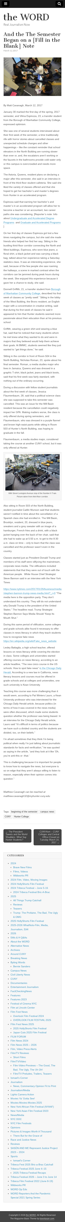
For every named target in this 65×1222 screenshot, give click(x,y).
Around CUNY (18, 954)
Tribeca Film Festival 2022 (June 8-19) (32, 1181)
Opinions (15, 1127)
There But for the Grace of (27, 1135)
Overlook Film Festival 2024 (28, 1016)
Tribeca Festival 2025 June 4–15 (28, 1168)
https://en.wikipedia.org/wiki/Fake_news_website (30, 641)
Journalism (17, 1082)
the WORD (26, 17)
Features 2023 (19, 999)
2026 (13, 933)
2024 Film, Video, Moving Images (29, 879)
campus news (47, 812)
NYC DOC (16, 1119)
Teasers (17, 908)
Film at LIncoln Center (23, 1007)
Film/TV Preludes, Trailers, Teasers (32, 1073)
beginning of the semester (24, 812)
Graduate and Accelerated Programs (40, 222)
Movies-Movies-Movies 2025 (26, 1102)
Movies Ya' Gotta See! (23, 1098)
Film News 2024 (19, 1040)
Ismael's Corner (19, 1077)
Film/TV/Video (18, 1061)
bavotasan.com (47, 1218)
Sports (14, 1156)
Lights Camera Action (22, 1094)
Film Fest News (19, 1011)
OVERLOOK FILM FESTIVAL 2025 (32, 1020)
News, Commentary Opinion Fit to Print (34, 1086)
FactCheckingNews (21, 991)
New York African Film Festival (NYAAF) (32, 1106)
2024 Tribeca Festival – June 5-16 (29, 888)
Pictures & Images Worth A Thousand (31, 1131)
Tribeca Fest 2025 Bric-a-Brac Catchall (32, 1164)
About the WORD (20, 941)
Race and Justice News (23, 1139)
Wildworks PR (20, 875)
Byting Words (18, 962)
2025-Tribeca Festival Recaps (29, 1172)
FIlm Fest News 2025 (22, 1024)
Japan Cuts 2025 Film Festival (29, 1032)
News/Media (17, 1115)
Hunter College (21, 816)
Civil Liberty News (20, 974)
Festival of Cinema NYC (24, 1003)
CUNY (8, 816)
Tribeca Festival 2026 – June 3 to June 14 (34, 1177)
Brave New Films (22, 867)
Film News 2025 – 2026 (24, 1044)
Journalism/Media (20, 1090)
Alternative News (20, 945)
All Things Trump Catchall (27, 900)
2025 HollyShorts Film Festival (27, 921)
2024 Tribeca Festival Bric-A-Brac (31, 892)
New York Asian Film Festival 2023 (29, 1110)
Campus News (19, 970)
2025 (13, 896)
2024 (13, 863)
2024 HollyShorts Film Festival (27, 884)
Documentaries (19, 983)
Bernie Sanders (21, 966)
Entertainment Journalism (25, 987)
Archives (15, 950)
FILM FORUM (18, 1036)
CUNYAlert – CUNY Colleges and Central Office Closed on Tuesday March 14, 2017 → (48, 837)
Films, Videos (20, 871)
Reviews (17, 904)
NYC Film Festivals (21, 1123)
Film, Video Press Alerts (24, 1049)
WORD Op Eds (19, 1189)
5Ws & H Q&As (19, 937)
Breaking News (19, 958)
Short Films (19, 1057)
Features (15, 995)
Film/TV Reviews (20, 1053)
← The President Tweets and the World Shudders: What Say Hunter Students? (16, 835)
